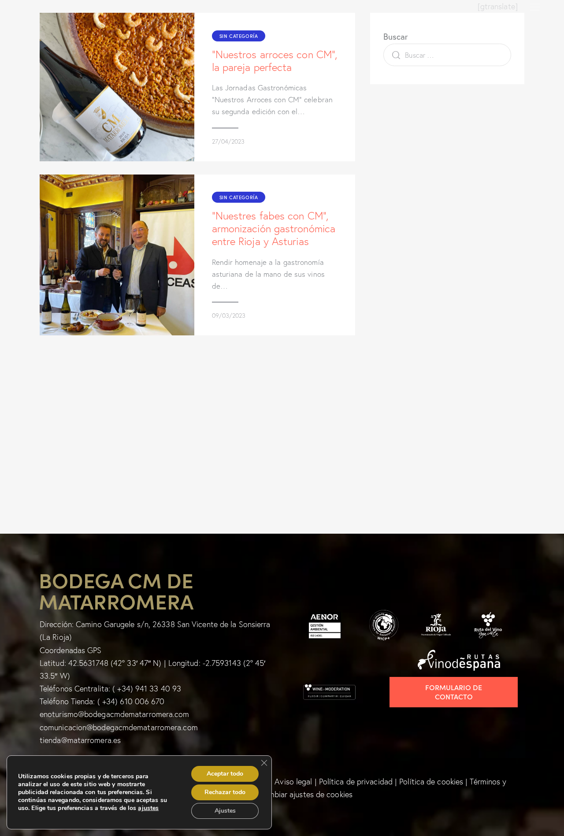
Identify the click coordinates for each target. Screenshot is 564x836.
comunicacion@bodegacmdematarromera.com (119, 727)
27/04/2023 (228, 141)
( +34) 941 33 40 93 (146, 689)
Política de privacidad (356, 782)
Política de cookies (431, 782)
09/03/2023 (228, 316)
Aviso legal (293, 782)
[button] (535, 6)
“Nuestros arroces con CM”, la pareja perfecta (275, 61)
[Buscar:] (447, 55)
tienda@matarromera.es (80, 740)
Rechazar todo (224, 792)
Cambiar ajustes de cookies (305, 794)
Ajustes (225, 810)
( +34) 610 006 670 (131, 701)
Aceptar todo (225, 773)
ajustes (148, 808)
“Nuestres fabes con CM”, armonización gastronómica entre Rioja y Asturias (274, 228)
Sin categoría (238, 35)
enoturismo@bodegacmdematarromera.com (114, 714)
